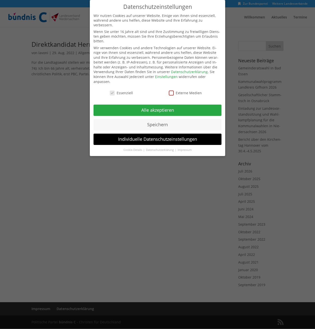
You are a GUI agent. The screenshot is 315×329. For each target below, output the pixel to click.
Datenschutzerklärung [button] (160, 150)
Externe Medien (189, 93)
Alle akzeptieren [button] (157, 110)
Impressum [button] (185, 150)
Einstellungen (166, 76)
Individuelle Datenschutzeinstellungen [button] (157, 139)
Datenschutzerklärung (189, 71)
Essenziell (125, 93)
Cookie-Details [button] (133, 150)
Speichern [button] (157, 124)
